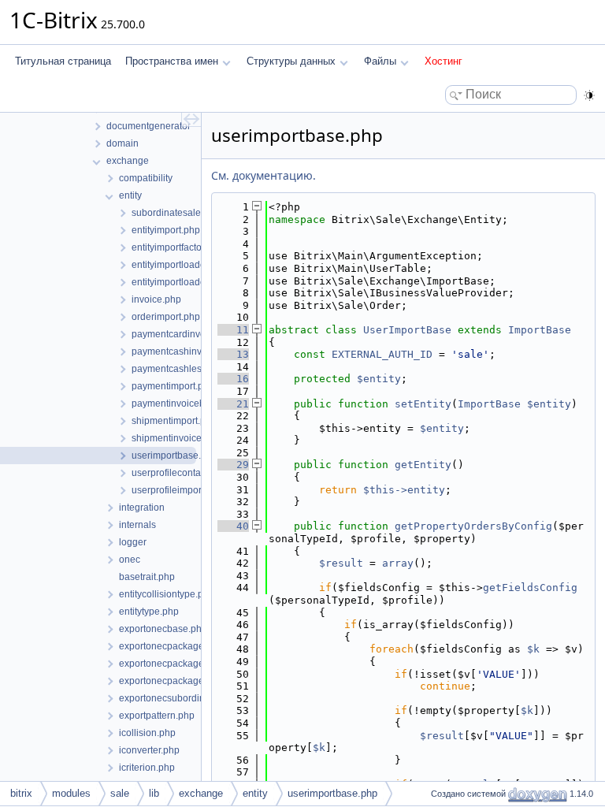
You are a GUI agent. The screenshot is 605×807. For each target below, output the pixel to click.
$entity (379, 379)
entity (255, 793)
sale (119, 793)
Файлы (380, 61)
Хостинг (443, 61)
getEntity (423, 464)
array (398, 563)
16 (233, 379)
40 (233, 526)
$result (341, 563)
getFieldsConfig (530, 587)
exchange (201, 793)
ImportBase (539, 330)
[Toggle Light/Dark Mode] (589, 95)
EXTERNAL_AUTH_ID (382, 354)
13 (233, 354)
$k (533, 649)
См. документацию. (263, 175)
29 (233, 464)
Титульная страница (63, 61)
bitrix (21, 793)
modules (71, 793)
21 (233, 404)
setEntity (423, 404)
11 (233, 330)
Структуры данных (291, 61)
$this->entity (404, 490)
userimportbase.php (332, 793)
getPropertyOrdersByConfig (473, 526)
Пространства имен (171, 61)
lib (154, 793)
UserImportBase (407, 330)
